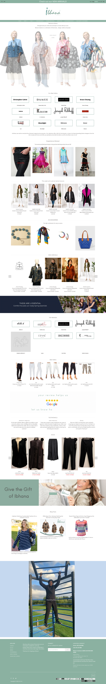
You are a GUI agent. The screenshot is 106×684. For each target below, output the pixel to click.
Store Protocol (50, 21)
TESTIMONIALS (13, 652)
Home (19, 21)
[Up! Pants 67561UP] (70, 453)
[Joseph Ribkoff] (64, 110)
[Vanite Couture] (85, 336)
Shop (25, 21)
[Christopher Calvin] (21, 100)
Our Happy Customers (82, 21)
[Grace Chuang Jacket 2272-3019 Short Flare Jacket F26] (36, 272)
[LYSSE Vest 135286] (19, 452)
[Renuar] (85, 123)
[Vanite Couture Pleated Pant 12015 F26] (36, 194)
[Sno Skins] (64, 336)
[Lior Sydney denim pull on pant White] (53, 370)
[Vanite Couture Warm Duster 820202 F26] (53, 196)
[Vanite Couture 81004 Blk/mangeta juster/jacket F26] (87, 196)
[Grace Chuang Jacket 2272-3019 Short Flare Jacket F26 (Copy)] (19, 266)
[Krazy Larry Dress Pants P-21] (19, 371)
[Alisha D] (21, 324)
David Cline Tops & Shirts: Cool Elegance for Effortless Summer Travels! (81, 516)
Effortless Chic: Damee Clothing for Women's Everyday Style (53, 516)
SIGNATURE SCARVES (15, 656)
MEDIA (11, 650)
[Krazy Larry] (85, 111)
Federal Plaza (76, 654)
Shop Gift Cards (53, 493)
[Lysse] (42, 336)
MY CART (101, 1)
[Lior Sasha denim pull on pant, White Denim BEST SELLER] (36, 371)
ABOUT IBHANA (13, 654)
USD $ (96, 1)
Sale (31, 21)
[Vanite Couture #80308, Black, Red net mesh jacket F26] (70, 196)
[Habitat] (21, 111)
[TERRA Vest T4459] (36, 453)
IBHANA (20, 681)
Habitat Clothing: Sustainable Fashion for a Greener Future (24, 516)
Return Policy (40, 21)
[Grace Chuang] (85, 100)
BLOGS (11, 648)
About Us (59, 21)
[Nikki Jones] (64, 123)
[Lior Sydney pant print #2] (87, 368)
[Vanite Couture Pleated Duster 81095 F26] (19, 196)
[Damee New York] (42, 100)
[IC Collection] (42, 111)
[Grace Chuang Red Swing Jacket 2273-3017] (70, 270)
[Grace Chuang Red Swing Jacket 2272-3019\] (53, 268)
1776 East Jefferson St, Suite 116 (80, 656)
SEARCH (12, 645)
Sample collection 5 (21, 353)
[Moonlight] (42, 123)
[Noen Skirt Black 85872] (53, 449)
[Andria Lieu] (42, 324)
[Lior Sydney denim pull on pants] (70, 371)
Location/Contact (69, 21)
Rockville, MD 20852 (77, 657)
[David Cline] (64, 100)
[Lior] (21, 123)
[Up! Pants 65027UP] (87, 452)
